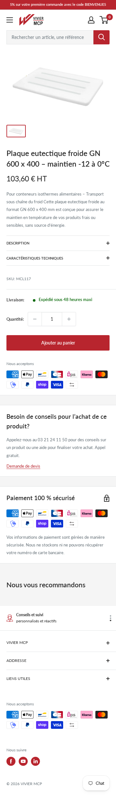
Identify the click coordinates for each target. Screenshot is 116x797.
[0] (104, 20)
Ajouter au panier (58, 342)
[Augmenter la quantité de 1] (69, 319)
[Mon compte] (91, 19)
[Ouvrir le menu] (9, 20)
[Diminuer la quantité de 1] (35, 319)
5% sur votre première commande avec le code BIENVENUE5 (58, 4)
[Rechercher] (101, 37)
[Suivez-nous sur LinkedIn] (35, 761)
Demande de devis (23, 466)
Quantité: (15, 319)
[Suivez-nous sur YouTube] (23, 761)
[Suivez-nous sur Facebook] (10, 761)
